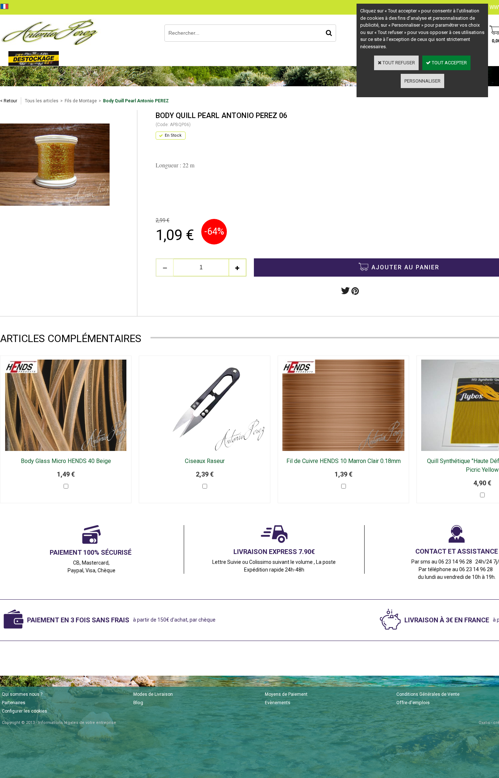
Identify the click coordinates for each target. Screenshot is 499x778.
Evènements (277, 702)
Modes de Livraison (153, 694)
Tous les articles (41, 100)
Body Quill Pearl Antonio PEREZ (136, 100)
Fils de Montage (81, 100)
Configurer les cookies (24, 711)
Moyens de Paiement (286, 694)
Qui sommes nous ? (22, 694)
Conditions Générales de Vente (428, 694)
